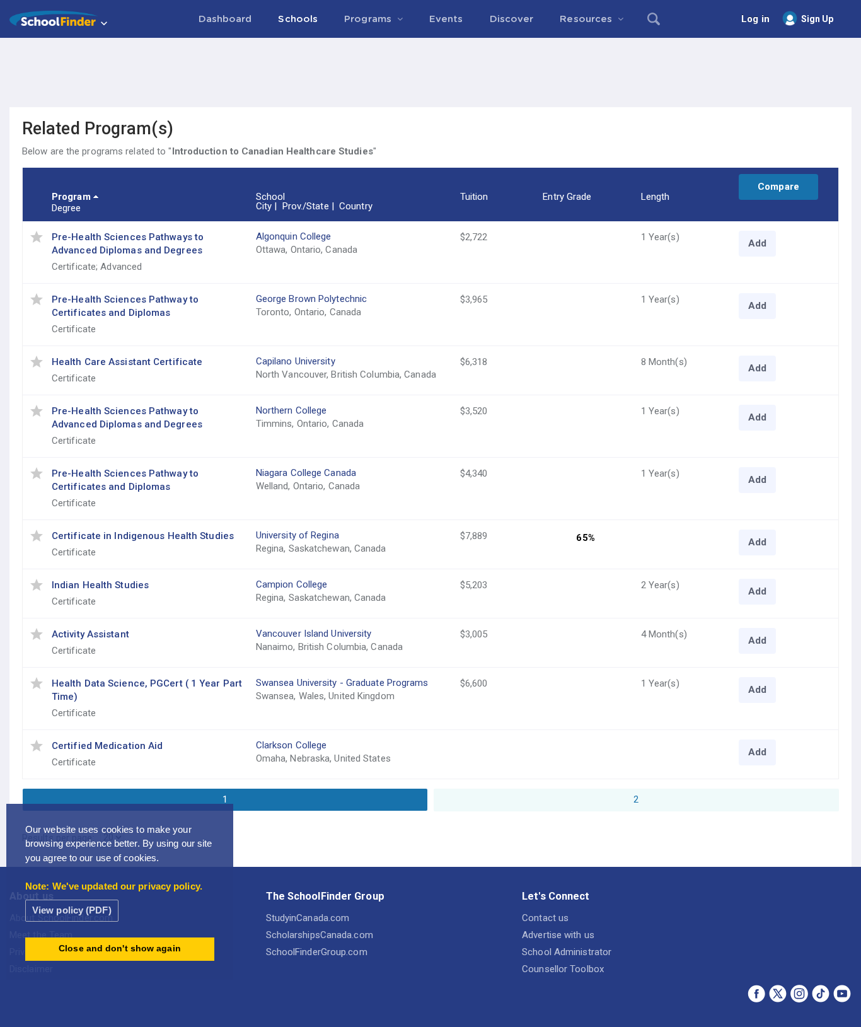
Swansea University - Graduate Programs (342, 682)
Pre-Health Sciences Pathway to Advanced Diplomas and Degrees (127, 417)
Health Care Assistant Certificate (127, 362)
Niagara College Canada (306, 473)
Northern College (291, 410)
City (264, 206)
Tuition (474, 196)
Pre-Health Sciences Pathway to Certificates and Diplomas (125, 306)
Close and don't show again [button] (120, 948)
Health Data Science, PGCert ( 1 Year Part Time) (147, 690)
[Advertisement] (430, 72)
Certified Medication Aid (107, 745)
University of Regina (297, 535)
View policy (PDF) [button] (72, 910)
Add (757, 243)
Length (655, 196)
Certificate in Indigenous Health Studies (143, 536)
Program (71, 196)
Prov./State (305, 206)
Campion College (292, 584)
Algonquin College (294, 236)
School (271, 196)
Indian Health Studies (100, 585)
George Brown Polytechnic (311, 299)
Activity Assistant (90, 634)
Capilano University (295, 361)
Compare (778, 186)
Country (356, 206)
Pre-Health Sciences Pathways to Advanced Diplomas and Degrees (128, 243)
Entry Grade (567, 196)
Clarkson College (291, 745)
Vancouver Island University (314, 633)
